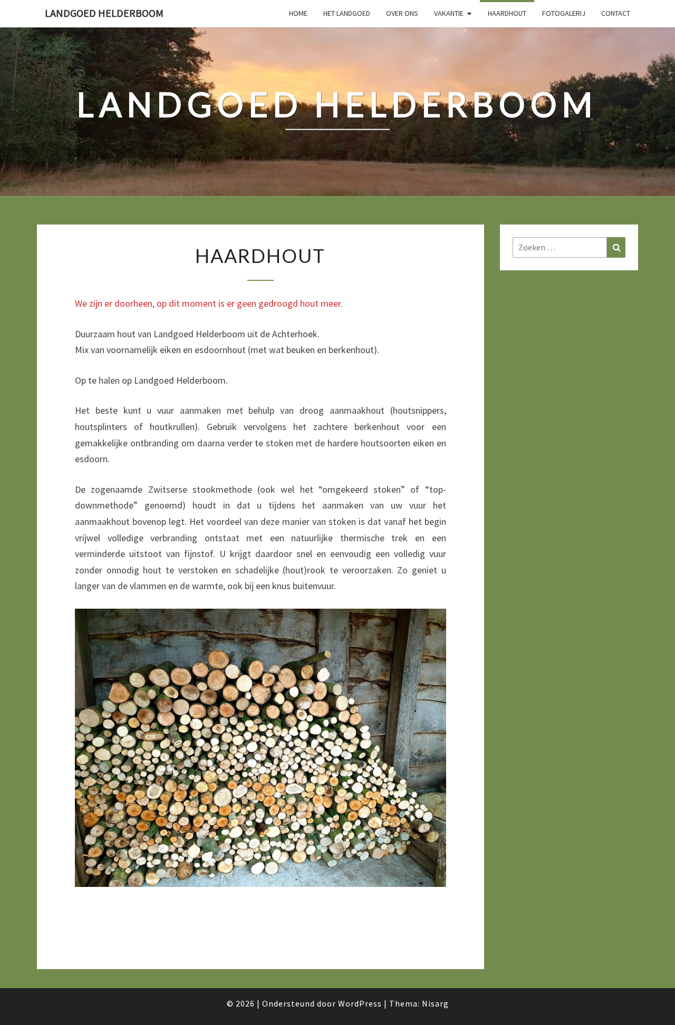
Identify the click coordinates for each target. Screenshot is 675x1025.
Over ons (402, 13)
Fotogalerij (563, 13)
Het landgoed (346, 13)
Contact (615, 13)
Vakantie (449, 13)
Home (298, 13)
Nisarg (435, 1003)
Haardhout (507, 13)
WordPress (360, 1003)
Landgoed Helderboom (104, 12)
